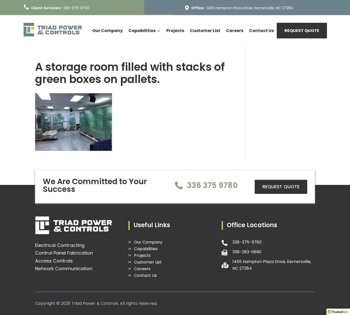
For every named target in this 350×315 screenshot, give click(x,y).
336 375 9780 (212, 185)
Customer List (205, 31)
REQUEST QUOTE (301, 31)
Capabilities (142, 31)
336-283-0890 (246, 252)
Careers (234, 31)
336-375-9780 (76, 7)
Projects (175, 31)
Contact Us (261, 31)
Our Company (107, 31)
